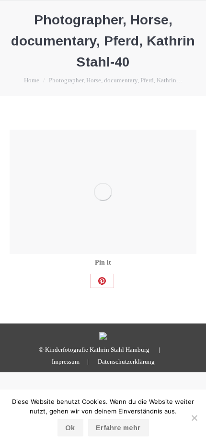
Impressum (66, 361)
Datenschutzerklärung (126, 361)
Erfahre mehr (118, 428)
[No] (194, 418)
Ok (70, 428)
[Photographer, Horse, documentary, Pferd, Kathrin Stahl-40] (103, 192)
